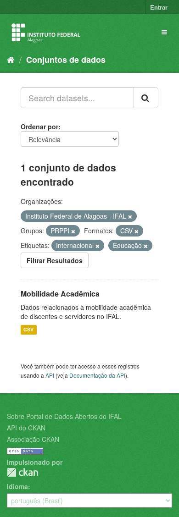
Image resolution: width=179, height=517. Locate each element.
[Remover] (130, 216)
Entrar (159, 7)
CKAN (22, 472)
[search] (146, 97)
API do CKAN (26, 427)
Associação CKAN (33, 439)
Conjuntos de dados (66, 60)
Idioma (17, 486)
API (49, 375)
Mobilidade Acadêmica (60, 293)
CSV (28, 329)
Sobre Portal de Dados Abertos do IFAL (64, 416)
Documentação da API (97, 375)
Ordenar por (39, 126)
